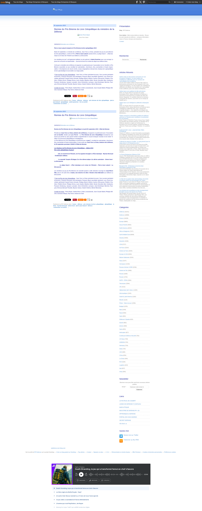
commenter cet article (60, 103)
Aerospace (122, 264)
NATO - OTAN (123, 280)
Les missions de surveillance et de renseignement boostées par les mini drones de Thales (133, 191)
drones (121, 326)
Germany (122, 345)
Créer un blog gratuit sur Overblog (66, 452)
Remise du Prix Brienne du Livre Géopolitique (75, 115)
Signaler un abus (98, 452)
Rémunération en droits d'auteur (121, 452)
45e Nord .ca (123, 423)
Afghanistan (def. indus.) (126, 290)
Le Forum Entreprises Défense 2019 (129, 154)
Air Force (122, 247)
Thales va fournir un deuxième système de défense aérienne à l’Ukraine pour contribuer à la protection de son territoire (134, 117)
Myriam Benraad (62, 206)
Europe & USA (123, 254)
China (121, 355)
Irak (120, 368)
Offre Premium (136, 452)
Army (120, 371)
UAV (120, 352)
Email (123, 387)
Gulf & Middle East (124, 234)
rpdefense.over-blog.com (58, 448)
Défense (79, 100)
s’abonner (82, 480)
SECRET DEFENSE (125, 420)
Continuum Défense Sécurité (127, 335)
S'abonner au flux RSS (131, 440)
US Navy (121, 339)
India (120, 349)
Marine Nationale (124, 257)
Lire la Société (84, 102)
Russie (121, 277)
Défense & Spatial (124, 319)
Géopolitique (64, 102)
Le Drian (121, 358)
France (74, 100)
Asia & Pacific (123, 225)
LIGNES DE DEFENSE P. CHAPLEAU (130, 404)
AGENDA (122, 342)
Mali (120, 309)
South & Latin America (125, 296)
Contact (121, 41)
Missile (121, 300)
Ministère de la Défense (68, 44)
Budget (121, 306)
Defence (85, 100)
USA (120, 244)
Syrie (120, 316)
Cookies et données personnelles (152, 452)
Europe (121, 221)
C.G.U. (108, 452)
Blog (120, 30)
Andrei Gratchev (74, 102)
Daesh (121, 322)
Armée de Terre (123, 251)
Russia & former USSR (125, 267)
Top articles (81, 452)
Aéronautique (123, 293)
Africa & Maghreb (124, 231)
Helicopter (122, 332)
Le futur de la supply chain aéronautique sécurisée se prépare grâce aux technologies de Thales (133, 179)
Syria (120, 329)
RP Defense (37, 452)
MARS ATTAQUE (124, 407)
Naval (121, 313)
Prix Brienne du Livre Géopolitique (99, 100)
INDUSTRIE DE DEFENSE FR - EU (129, 410)
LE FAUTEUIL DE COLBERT (127, 401)
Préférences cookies (170, 452)
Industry (121, 238)
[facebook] (137, 2)
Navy (120, 260)
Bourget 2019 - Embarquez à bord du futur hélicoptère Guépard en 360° (131, 166)
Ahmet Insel (71, 206)
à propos (106, 480)
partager (94, 480)
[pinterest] (144, 2)
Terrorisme (122, 283)
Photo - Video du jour (125, 303)
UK (120, 287)
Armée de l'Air (123, 270)
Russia (121, 273)
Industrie (121, 241)
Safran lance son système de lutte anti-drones (132, 91)
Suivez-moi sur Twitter (131, 435)
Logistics (121, 365)
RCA (120, 362)
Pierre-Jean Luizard (81, 206)
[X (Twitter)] (140, 2)
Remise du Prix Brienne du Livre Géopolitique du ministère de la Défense (84, 30)
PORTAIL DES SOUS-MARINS (128, 417)
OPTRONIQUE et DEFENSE (127, 414)
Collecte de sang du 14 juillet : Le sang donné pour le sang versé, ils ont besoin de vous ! (134, 142)
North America (123, 228)
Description (123, 35)
